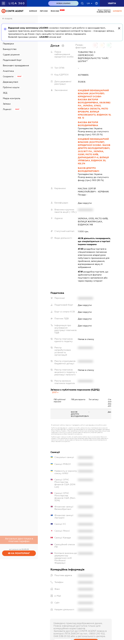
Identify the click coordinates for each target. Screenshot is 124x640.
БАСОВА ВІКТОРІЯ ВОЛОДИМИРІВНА (88, 124)
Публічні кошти (11, 87)
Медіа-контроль (11, 98)
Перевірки (8, 43)
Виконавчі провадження (16, 65)
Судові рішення (11, 54)
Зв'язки (7, 104)
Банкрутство (9, 49)
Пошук (8, 19)
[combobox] (55, 392)
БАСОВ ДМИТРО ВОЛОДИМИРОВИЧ (88, 169)
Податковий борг (12, 60)
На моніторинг (20, 553)
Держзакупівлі (10, 82)
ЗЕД (5, 93)
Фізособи (56, 11)
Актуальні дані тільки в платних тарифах (19, 539)
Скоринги (8, 76)
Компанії (33, 11)
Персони (44, 11)
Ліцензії (7, 109)
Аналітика (8, 71)
